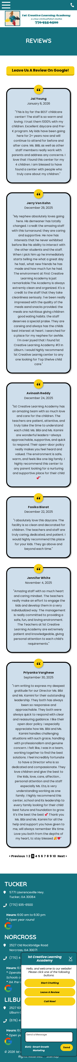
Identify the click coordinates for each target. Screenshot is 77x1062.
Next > (62, 856)
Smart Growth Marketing (41, 1048)
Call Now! (50, 1001)
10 (54, 856)
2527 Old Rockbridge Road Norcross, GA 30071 (28, 947)
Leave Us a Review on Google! (40, 70)
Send (66, 1047)
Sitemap (52, 1056)
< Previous (17, 856)
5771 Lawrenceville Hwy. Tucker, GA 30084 (26, 894)
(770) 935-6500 (21, 905)
